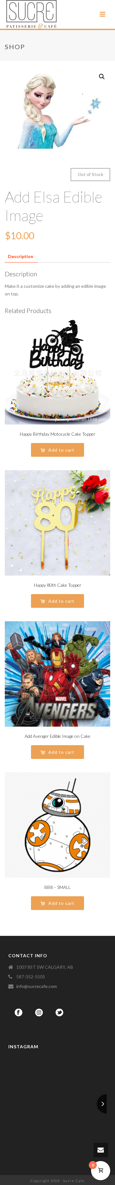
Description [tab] (20, 256)
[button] (102, 76)
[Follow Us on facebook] (18, 1013)
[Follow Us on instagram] (39, 1013)
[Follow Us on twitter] (59, 1013)
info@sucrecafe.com (36, 986)
